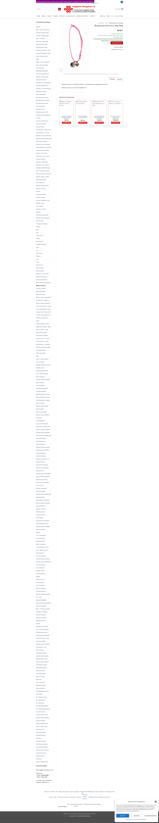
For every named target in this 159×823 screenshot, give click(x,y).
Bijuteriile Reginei (40, 291)
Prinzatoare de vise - (41, 591)
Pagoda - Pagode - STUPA (42, 176)
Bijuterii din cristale (41, 617)
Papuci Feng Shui (40, 376)
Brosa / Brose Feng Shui (42, 65)
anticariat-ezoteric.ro (70, 3)
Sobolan (38, 226)
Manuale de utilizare (41, 79)
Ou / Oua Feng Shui (41, 556)
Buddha (38, 576)
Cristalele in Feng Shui (41, 223)
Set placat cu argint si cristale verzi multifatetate (116, 117)
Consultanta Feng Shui (42, 747)
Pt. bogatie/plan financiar (42, 691)
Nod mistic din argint (41, 332)
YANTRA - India (40, 203)
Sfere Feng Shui (40, 553)
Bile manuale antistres (41, 479)
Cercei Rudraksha (40, 106)
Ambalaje (38, 738)
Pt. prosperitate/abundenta (43, 709)
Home (38, 16)
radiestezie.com (94, 3)
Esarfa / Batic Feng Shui (42, 373)
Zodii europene (40, 270)
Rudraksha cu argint (41, 91)
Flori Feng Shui (40, 206)
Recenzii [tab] (120, 79)
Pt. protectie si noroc (41, 697)
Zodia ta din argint (40, 353)
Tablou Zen (39, 679)
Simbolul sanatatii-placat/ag (43, 347)
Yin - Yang (38, 597)
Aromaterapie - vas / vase (42, 132)
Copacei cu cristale (41, 209)
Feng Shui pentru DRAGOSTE (43, 494)
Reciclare (79, 797)
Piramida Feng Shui (41, 614)
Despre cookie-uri (100, 791)
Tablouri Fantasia (40, 676)
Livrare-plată (70, 16)
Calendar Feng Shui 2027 (42, 32)
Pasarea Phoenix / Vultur (42, 547)
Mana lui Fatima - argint (42, 329)
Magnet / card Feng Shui (42, 76)
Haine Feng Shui (40, 382)
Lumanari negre (40, 126)
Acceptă (123, 815)
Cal (37, 250)
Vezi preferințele (151, 815)
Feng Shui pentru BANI (42, 406)
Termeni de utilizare (74, 791)
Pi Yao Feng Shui (40, 585)
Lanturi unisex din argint (42, 359)
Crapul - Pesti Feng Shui (42, 423)
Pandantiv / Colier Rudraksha (43, 88)
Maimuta (38, 256)
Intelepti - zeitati (40, 570)
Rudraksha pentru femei (42, 97)
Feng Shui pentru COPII (42, 112)
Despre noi (47, 791)
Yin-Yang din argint (41, 350)
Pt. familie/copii (40, 703)
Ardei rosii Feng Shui (41, 412)
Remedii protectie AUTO (42, 185)
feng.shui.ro (39, 3)
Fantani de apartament (42, 56)
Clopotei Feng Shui (41, 641)
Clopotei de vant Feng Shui (43, 644)
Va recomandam (40, 362)
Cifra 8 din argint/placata (42, 73)
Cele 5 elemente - (40, 682)
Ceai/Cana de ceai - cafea (42, 638)
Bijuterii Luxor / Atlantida (42, 62)
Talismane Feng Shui (41, 606)
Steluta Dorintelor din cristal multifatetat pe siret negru (99, 117)
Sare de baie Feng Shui (41, 141)
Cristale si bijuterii (41, 288)
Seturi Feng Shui (40, 403)
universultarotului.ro (87, 3)
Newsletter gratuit (82, 16)
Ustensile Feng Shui (41, 391)
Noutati (38, 26)
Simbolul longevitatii (41, 488)
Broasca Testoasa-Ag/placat (43, 303)
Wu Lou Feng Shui (40, 491)
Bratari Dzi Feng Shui (41, 276)
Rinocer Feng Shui (40, 588)
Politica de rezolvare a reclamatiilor (66, 797)
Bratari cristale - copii (41, 726)
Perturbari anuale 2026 (42, 41)
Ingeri (37, 59)
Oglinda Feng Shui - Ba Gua (43, 394)
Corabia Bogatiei (40, 420)
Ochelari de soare (40, 197)
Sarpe (37, 247)
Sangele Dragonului (41, 244)
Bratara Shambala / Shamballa (43, 147)
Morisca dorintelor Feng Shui (43, 173)
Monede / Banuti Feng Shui (43, 432)
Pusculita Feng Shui (41, 438)
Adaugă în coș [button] (66, 122)
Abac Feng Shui (40, 409)
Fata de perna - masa (41, 647)
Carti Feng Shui (40, 68)
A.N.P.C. (53, 791)
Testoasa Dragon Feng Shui (43, 447)
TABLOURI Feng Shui (41, 667)
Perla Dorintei (39, 220)
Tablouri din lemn (40, 670)
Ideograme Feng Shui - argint (43, 326)
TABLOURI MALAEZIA (42, 71)
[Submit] (59, 9)
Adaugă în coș (116, 43)
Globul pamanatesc (41, 732)
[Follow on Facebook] (122, 2)
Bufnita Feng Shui (40, 529)
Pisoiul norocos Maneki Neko (43, 435)
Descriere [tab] (112, 79)
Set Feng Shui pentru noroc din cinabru (83, 116)
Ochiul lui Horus (40, 579)
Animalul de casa (40, 109)
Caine (37, 262)
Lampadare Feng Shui (41, 664)
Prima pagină (101, 23)
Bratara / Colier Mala (41, 153)
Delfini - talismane (40, 544)
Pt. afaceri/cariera (40, 711)
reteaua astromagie (63, 791)
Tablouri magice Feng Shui (42, 717)
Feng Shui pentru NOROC (42, 450)
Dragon (38, 238)
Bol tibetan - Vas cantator (42, 165)
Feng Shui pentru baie (41, 632)
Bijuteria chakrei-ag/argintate (43, 297)
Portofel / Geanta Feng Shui (43, 379)
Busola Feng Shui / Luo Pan (43, 397)
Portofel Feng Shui (41, 441)
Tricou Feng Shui (40, 385)
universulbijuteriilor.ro (46, 3)
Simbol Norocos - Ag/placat (43, 344)
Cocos (37, 259)
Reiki (37, 356)
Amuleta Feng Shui (41, 735)
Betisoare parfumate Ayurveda (44, 138)
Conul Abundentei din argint (43, 309)
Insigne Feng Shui (40, 462)
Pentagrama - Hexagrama (42, 300)
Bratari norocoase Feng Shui (43, 282)
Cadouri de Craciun (41, 753)
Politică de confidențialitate (140, 819)
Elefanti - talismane (41, 509)
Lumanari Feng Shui (41, 123)
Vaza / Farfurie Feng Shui (42, 629)
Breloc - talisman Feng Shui (43, 609)
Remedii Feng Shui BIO (42, 388)
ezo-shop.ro (62, 3)
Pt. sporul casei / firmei (42, 714)
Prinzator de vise (40, 729)
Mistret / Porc (39, 265)
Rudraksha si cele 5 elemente (43, 82)
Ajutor (49, 16)
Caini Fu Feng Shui (41, 564)
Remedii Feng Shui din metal (43, 365)
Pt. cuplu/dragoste (40, 700)
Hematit (38, 623)
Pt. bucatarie (39, 694)
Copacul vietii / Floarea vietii (43, 312)
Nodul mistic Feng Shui (42, 465)
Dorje (37, 320)
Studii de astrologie (41, 741)
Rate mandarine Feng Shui (42, 500)
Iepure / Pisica (39, 235)
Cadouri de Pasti (40, 756)
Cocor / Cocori (40, 485)
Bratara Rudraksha (41, 94)
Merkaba (38, 212)
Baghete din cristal (41, 620)
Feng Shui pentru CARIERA (43, 526)
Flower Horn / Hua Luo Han (43, 426)
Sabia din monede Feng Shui (43, 594)
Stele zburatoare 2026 (41, 44)
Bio (56, 791)
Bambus (38, 532)
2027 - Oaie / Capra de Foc (43, 29)
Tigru (37, 232)
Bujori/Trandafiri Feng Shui (43, 503)
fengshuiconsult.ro (78, 3)
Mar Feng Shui (39, 517)
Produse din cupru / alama (43, 156)
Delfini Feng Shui (40, 541)
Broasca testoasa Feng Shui (43, 476)
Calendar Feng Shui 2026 (42, 35)
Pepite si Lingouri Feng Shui (43, 429)
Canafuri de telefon (41, 456)
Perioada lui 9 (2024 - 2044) (43, 50)
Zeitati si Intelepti (40, 720)
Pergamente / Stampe (41, 653)
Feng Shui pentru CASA (42, 626)
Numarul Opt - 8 (40, 470)
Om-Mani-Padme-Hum (42, 121)
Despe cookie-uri (129, 819)
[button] (156, 801)
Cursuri (55, 16)
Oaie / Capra (39, 253)
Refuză (136, 815)
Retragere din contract (104, 797)
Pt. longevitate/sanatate (42, 706)
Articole (62, 16)
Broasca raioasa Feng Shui (42, 415)
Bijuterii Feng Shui (41, 285)
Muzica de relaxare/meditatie (43, 603)
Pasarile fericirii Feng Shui (43, 520)
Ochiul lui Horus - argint (42, 341)
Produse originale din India (43, 200)
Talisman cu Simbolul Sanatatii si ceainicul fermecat (66, 117)
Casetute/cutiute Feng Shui (43, 635)
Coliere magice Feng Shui (42, 150)
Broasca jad (39, 417)
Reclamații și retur (110, 791)
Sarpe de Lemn (39, 241)
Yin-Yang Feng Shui (41, 673)
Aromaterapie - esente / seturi (43, 129)
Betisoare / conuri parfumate (43, 135)
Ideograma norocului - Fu (42, 459)
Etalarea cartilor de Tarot (42, 750)
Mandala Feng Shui (41, 685)
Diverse (38, 191)
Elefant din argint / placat (42, 323)
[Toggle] (53, 44)
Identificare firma (93, 797)
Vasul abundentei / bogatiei (43, 400)
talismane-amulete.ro (55, 3)
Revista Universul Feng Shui (43, 144)
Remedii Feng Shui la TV (42, 85)
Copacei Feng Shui (40, 159)
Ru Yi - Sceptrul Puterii (42, 550)
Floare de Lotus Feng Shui (42, 482)
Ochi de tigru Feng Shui (42, 335)
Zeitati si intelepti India (42, 723)
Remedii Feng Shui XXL (42, 370)
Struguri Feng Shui (40, 444)
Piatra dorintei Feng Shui (42, 467)
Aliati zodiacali (40, 268)
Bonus (43, 16)
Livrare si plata (52, 797)
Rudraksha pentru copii (42, 103)
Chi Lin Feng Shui (40, 567)
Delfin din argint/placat (42, 318)
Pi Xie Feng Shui (40, 582)
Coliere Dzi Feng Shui (41, 279)
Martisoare (39, 759)
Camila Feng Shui (40, 538)
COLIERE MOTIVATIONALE (43, 168)
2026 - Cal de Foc (40, 38)
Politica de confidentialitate (87, 791)
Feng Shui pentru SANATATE (43, 473)
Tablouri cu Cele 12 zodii (42, 273)
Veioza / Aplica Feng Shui (42, 662)
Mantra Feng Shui (40, 688)
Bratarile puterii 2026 (41, 47)
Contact (92, 16)
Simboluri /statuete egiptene (43, 115)
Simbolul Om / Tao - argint (42, 338)
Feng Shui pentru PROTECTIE (43, 562)
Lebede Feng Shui (40, 497)
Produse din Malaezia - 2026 (43, 53)
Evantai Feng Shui (40, 506)
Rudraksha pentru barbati (42, 100)
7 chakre (38, 118)
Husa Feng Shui (40, 650)
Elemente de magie (41, 194)
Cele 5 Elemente (40, 182)
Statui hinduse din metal (42, 215)
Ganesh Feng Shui (40, 573)
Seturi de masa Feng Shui (42, 656)
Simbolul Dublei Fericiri (42, 523)
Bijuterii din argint (40, 294)
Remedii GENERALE (41, 600)
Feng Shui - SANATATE (42, 162)
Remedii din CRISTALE (42, 612)
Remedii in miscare (41, 188)
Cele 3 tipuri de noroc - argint (43, 306)
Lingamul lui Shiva (40, 515)
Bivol (37, 229)
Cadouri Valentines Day (42, 761)
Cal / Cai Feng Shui (41, 535)
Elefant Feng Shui (40, 512)
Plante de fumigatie (41, 179)
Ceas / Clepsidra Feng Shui (43, 171)
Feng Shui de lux (40, 368)
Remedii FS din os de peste (43, 218)
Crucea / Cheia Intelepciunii (43, 315)
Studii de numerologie (41, 744)
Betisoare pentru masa (42, 659)
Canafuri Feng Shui (41, 453)
